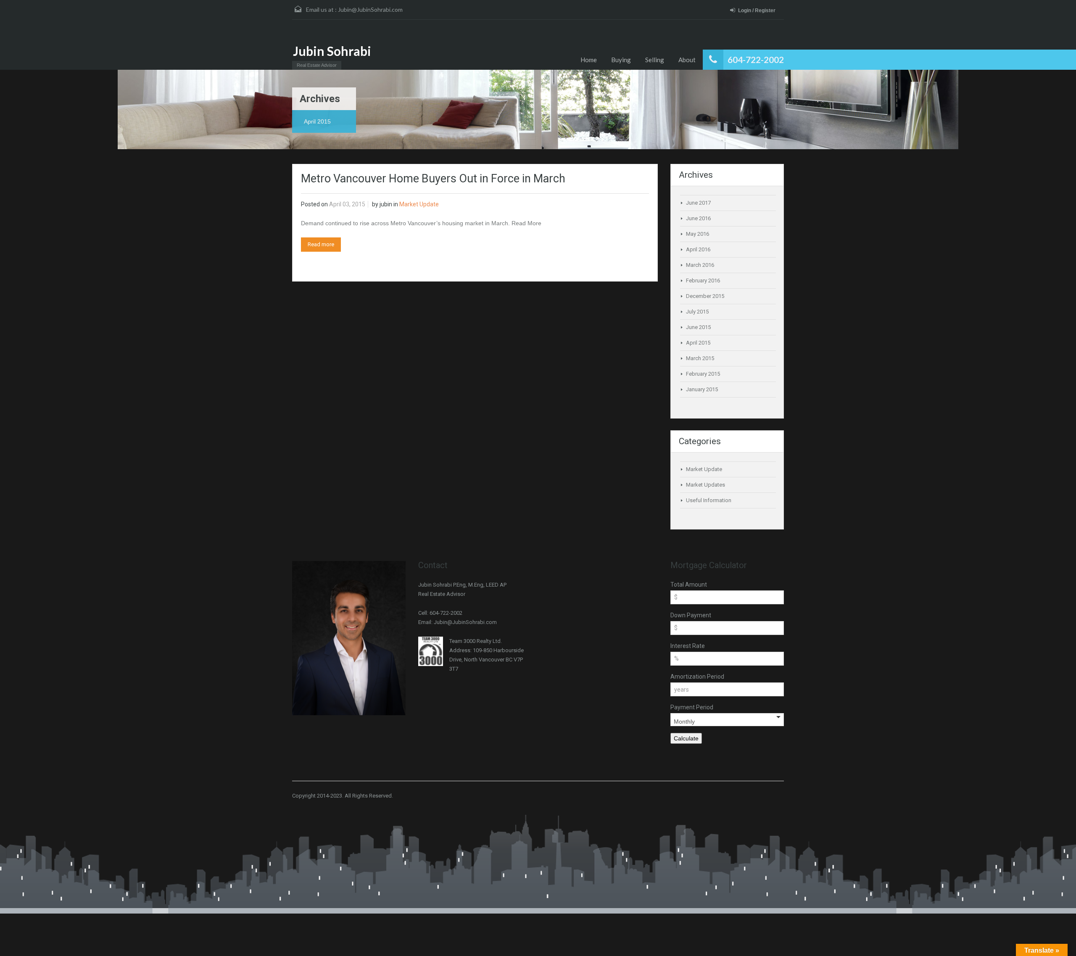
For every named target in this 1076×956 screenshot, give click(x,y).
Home (588, 59)
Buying (621, 59)
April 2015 (698, 343)
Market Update (419, 204)
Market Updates (705, 485)
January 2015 (702, 389)
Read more (321, 244)
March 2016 (700, 265)
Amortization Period (697, 676)
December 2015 (705, 296)
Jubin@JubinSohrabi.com (370, 9)
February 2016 (703, 280)
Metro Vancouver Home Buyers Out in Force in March (433, 178)
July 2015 (697, 311)
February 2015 (703, 374)
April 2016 (698, 249)
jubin (386, 204)
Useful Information (708, 500)
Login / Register (756, 10)
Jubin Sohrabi (332, 51)
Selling (654, 59)
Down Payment (690, 615)
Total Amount (688, 584)
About (687, 59)
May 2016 (697, 234)
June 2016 (698, 218)
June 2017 (698, 203)
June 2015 (698, 327)
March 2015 (700, 358)
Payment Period (691, 707)
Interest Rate (687, 646)
